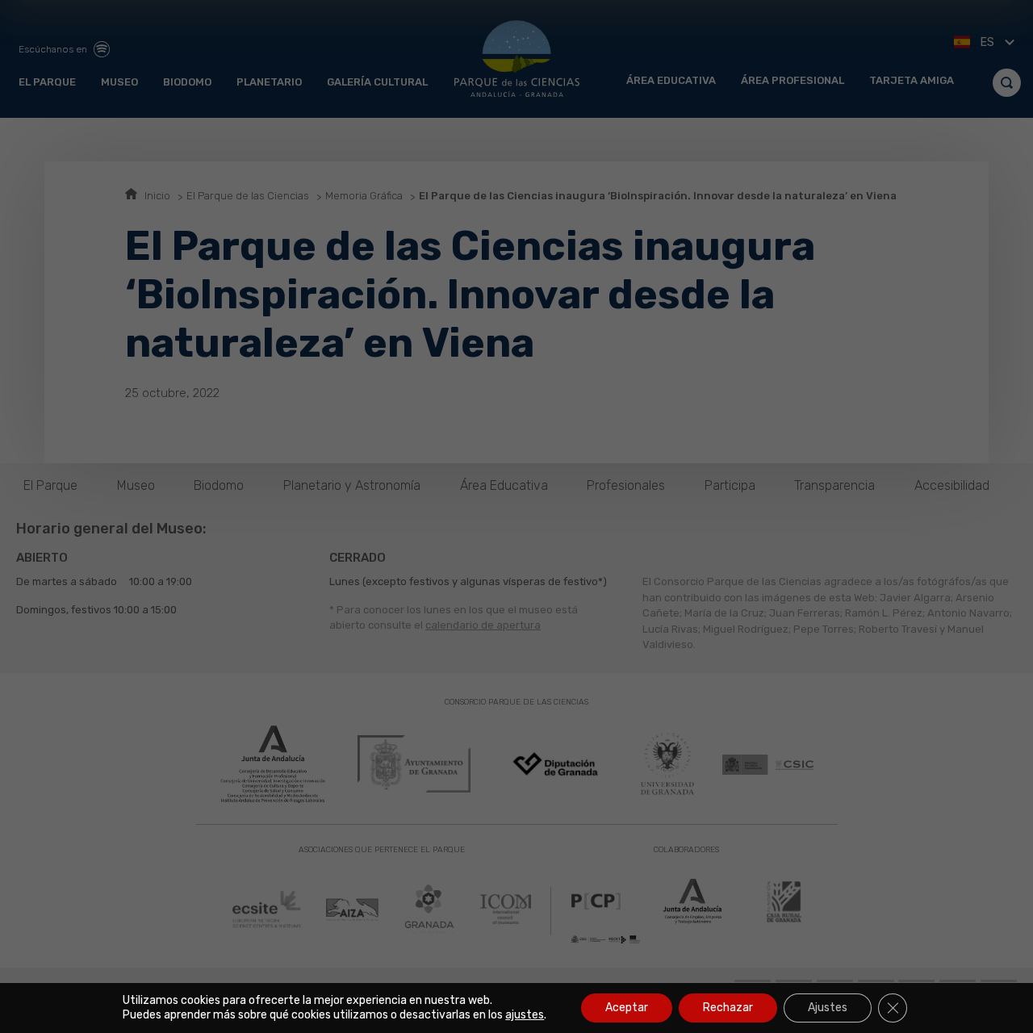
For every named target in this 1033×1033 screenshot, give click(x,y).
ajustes (524, 1015)
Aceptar (626, 1007)
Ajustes (827, 1007)
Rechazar (728, 1007)
